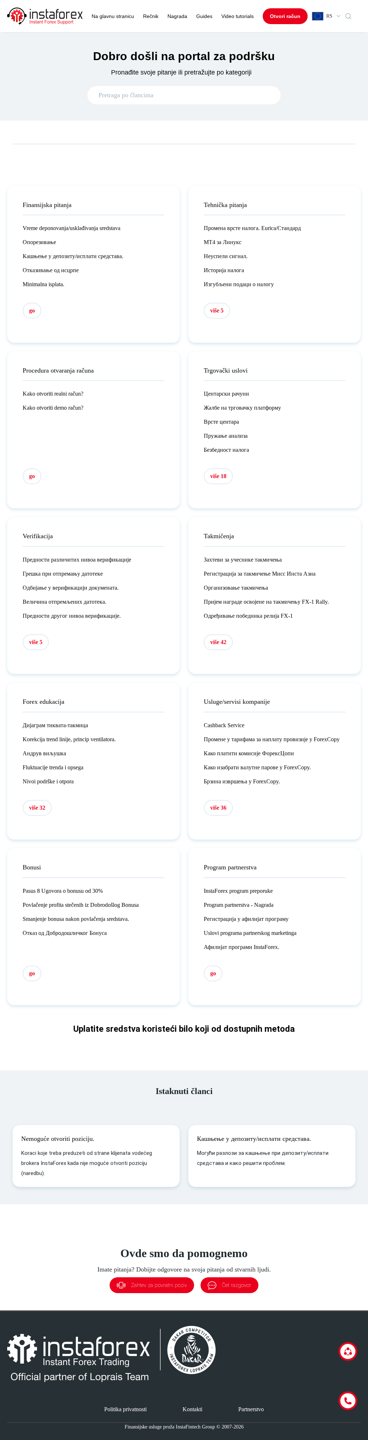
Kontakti (192, 1409)
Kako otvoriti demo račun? (53, 408)
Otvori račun (285, 16)
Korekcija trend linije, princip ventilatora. (69, 739)
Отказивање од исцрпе (51, 270)
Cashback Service (224, 725)
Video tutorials (237, 16)
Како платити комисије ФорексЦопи (249, 753)
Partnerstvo (251, 1409)
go (32, 310)
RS (329, 16)
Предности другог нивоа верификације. (72, 616)
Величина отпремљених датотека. (64, 602)
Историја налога (224, 270)
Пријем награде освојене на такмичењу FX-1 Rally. (266, 602)
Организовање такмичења (236, 588)
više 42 (218, 642)
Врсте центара (221, 422)
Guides (204, 16)
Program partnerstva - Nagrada (238, 905)
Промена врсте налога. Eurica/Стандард (252, 228)
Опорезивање (39, 242)
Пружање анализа (226, 436)
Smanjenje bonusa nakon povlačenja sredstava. (76, 919)
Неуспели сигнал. (226, 256)
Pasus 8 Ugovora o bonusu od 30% (63, 891)
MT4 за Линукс (223, 242)
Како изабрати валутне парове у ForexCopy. (257, 767)
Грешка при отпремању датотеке (63, 574)
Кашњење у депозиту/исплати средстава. (73, 256)
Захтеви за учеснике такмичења (243, 560)
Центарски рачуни (226, 394)
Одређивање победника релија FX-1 (248, 616)
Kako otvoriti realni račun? (53, 394)
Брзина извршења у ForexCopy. (242, 781)
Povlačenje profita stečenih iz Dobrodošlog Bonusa (81, 905)
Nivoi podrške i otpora (48, 781)
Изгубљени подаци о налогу (239, 284)
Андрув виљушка (44, 753)
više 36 (218, 808)
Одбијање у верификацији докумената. (71, 588)
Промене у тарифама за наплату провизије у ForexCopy (272, 739)
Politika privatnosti (125, 1409)
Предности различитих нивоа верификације (77, 560)
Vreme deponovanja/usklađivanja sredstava (71, 228)
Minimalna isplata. (43, 284)
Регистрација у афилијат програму (246, 919)
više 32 (37, 808)
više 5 (217, 310)
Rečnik (150, 16)
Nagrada (177, 16)
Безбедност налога (226, 450)
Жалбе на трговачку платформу (242, 408)
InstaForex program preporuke (238, 891)
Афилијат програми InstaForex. (241, 947)
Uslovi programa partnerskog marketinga (250, 933)
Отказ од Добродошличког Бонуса (65, 933)
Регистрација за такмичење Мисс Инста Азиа (260, 574)
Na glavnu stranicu (113, 16)
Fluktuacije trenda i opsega (53, 767)
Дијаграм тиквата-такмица (55, 725)
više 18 (218, 476)
